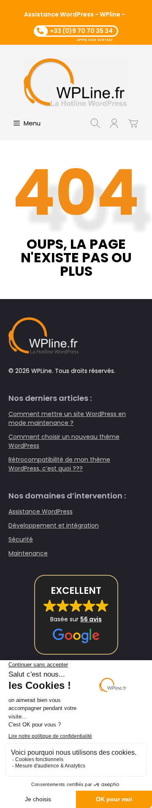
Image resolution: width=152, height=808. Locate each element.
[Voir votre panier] (133, 123)
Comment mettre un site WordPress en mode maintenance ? (67, 418)
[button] (76, 615)
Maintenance (28, 553)
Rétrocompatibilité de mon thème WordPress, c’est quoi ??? (59, 464)
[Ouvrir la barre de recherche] (95, 123)
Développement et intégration (53, 525)
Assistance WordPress (40, 511)
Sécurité (20, 539)
